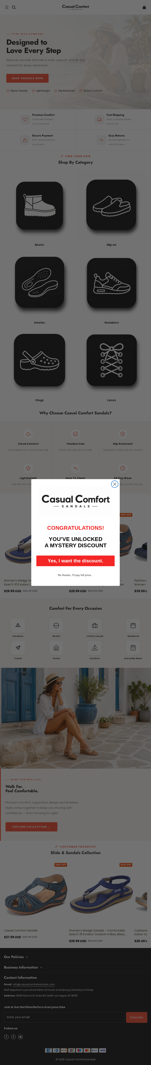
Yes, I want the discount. (75, 560)
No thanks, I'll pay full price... (75, 575)
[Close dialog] (114, 484)
